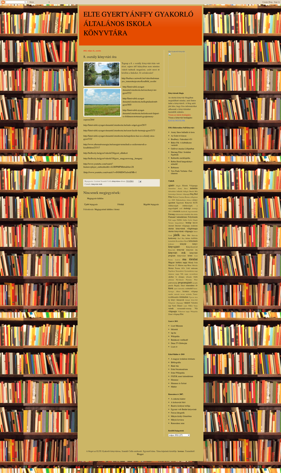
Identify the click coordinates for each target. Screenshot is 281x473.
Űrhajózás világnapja (175, 303)
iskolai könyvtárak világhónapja (183, 228)
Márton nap (182, 265)
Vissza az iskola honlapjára (179, 114)
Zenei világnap (174, 314)
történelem (183, 297)
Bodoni (175, 197)
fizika (196, 214)
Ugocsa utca (193, 297)
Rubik (170, 288)
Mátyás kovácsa (177, 419)
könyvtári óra (192, 250)
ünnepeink (180, 300)
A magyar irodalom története (183, 358)
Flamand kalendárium (177, 217)
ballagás (186, 191)
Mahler (174, 386)
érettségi (187, 208)
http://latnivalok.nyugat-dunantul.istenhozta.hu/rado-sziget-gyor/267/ (114, 124)
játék (176, 234)
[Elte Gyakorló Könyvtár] (177, 86)
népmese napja (173, 274)
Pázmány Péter (192, 280)
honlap (188, 222)
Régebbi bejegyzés (151, 204)
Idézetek (174, 329)
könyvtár (180, 249)
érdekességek (173, 205)
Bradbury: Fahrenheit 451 (181, 139)
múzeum (194, 268)
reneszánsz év (192, 285)
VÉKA (190, 306)
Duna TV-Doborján (179, 343)
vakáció (187, 302)
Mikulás (195, 265)
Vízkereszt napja (184, 311)
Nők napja (184, 274)
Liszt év (174, 346)
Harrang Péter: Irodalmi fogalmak (181, 153)
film (192, 214)
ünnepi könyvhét (191, 300)
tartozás (176, 294)
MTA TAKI (185, 268)
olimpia (181, 277)
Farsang (171, 214)
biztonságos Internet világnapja (179, 194)
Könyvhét (171, 250)
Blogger (140, 454)
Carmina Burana (184, 197)
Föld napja (172, 220)
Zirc (182, 314)
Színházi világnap (190, 291)
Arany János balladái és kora (183, 132)
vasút (185, 306)
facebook (184, 211)
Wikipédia (194, 311)
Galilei (185, 220)
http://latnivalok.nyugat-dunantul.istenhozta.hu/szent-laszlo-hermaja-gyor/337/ (119, 130)
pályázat (171, 280)
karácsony (172, 238)
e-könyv (195, 200)
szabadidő (189, 288)
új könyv (171, 300)
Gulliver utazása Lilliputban (182, 148)
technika (189, 294)
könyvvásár (181, 255)
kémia (188, 238)
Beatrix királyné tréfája (180, 405)
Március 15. (172, 265)
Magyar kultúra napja (177, 262)
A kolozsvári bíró (178, 402)
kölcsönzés (193, 240)
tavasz (183, 294)
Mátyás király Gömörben (181, 416)
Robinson (175, 167)
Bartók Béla (193, 191)
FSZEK (179, 220)
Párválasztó (180, 280)
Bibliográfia (176, 362)
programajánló (185, 282)
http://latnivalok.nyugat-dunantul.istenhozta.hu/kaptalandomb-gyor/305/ (140, 101)
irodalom (194, 225)
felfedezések (179, 214)
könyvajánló (174, 246)
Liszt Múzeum (177, 325)
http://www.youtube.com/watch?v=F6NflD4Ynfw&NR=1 (110, 172)
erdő (180, 208)
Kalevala (195, 235)
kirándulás (171, 241)
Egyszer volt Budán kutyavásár (184, 409)
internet (171, 225)
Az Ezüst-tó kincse (178, 135)
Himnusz (174, 379)
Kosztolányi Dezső (182, 241)
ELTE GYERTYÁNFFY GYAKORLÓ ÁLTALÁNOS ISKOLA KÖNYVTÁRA (138, 23)
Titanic (195, 294)
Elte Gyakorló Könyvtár (176, 51)
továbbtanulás (173, 297)
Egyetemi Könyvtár (184, 202)
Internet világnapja (182, 225)
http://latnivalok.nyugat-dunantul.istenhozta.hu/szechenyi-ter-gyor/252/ (140, 89)
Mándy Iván (193, 262)
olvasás (189, 277)
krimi (190, 255)
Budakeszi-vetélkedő (179, 339)
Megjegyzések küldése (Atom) (107, 209)
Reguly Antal (179, 285)
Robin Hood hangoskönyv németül (181, 162)
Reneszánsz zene (177, 423)
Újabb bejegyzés (91, 204)
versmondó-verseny (184, 308)
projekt (195, 283)
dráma (189, 200)
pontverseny (172, 282)
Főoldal (121, 204)
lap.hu (173, 332)
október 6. (172, 277)
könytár (183, 243)
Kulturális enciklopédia (180, 158)
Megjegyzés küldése (95, 198)
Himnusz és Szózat (178, 383)
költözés (171, 244)
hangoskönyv (179, 223)
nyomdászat (194, 274)
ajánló (171, 185)
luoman (181, 451)
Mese (189, 265)
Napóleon (171, 271)
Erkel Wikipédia (178, 372)
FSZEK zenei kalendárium (182, 376)
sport (176, 288)
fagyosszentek (193, 211)
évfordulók (176, 211)
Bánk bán (175, 365)
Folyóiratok (193, 217)
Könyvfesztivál (192, 247)
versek (171, 308)
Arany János (183, 188)
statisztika (181, 288)
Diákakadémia (181, 200)
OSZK (195, 277)
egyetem (171, 202)
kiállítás (194, 238)
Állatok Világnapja (190, 185)
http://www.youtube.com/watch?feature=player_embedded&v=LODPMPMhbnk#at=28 (108, 165)
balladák (179, 191)
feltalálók (187, 214)
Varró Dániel (177, 305)
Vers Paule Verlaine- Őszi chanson (181, 172)
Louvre (177, 260)
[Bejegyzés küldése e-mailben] (140, 181)
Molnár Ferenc (174, 268)
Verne (196, 306)
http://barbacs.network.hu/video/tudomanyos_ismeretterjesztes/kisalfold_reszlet (140, 80)
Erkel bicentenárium (179, 369)
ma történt (190, 259)
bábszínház (172, 191)
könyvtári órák (96, 184)
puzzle (170, 285)
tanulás (170, 294)
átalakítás (194, 188)
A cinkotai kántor (178, 398)
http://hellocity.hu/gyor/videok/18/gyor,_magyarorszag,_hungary (112, 158)
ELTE (195, 202)
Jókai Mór (186, 235)
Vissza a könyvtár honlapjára (180, 117)
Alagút (178, 185)
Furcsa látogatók (178, 412)
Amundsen (172, 188)
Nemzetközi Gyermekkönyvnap (187, 271)
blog (192, 194)
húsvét (195, 223)
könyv (195, 243)
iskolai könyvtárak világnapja (180, 231)
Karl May (181, 238)
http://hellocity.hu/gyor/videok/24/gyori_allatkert (105, 152)
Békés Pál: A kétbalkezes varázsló (181, 143)
